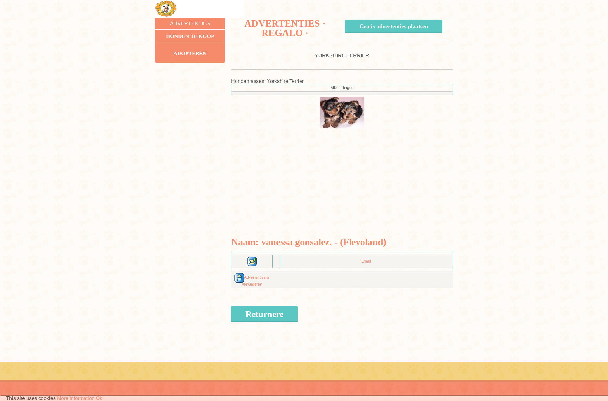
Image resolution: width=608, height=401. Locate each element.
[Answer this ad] (252, 261)
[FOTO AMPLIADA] (342, 112)
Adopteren (190, 53)
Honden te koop (190, 36)
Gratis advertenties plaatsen (393, 26)
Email (366, 261)
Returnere (264, 314)
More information (76, 398)
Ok (99, 398)
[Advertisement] (342, 172)
